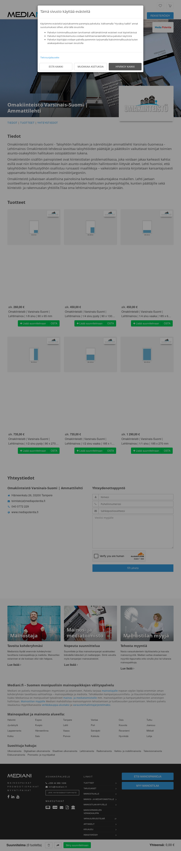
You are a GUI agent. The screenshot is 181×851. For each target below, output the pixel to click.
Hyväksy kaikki (125, 66)
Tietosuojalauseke (49, 57)
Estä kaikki (56, 66)
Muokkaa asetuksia (91, 66)
